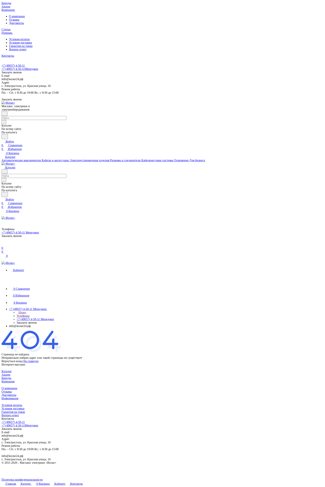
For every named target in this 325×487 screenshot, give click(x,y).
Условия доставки (20, 42)
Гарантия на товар (21, 46)
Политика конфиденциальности (22, 479)
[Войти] (3, 244)
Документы (16, 23)
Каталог (7, 371)
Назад (22, 312)
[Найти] (5, 136)
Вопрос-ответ (18, 49)
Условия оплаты (19, 39)
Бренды (6, 378)
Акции (6, 374)
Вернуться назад (12, 361)
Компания (8, 381)
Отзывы (14, 19)
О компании (17, 16)
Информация (10, 398)
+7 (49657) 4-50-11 (13, 65)
